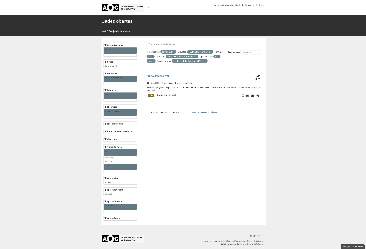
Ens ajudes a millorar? (353, 246)
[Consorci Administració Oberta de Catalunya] (257, 237)
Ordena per (233, 52)
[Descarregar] (252, 95)
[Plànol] (247, 95)
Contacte (259, 5)
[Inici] (123, 8)
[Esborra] (174, 52)
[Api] (258, 95)
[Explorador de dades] (243, 95)
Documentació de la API (207, 112)
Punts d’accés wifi (158, 76)
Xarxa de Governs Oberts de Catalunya (247, 244)
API (189, 112)
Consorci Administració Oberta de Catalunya (233, 5)
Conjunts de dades (119, 31)
